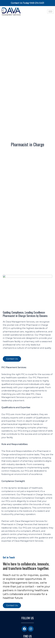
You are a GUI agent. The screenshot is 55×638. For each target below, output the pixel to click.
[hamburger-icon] (50, 11)
